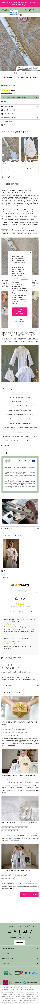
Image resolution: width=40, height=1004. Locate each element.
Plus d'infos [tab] (5, 953)
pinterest (15, 931)
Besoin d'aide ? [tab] (6, 964)
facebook (19, 931)
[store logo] (9, 10)
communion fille (8, 732)
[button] (14, 72)
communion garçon (22, 827)
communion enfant (32, 782)
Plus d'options (19, 321)
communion (6, 729)
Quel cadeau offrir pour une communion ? (19, 822)
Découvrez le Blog (29, 894)
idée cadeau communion (10, 830)
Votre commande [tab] (7, 958)
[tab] (20, 97)
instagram (9, 931)
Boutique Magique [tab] (7, 948)
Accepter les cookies (19, 312)
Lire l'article (15, 840)
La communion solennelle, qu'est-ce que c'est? (18, 776)
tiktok (30, 931)
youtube (25, 931)
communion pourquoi (16, 782)
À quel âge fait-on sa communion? (15, 870)
